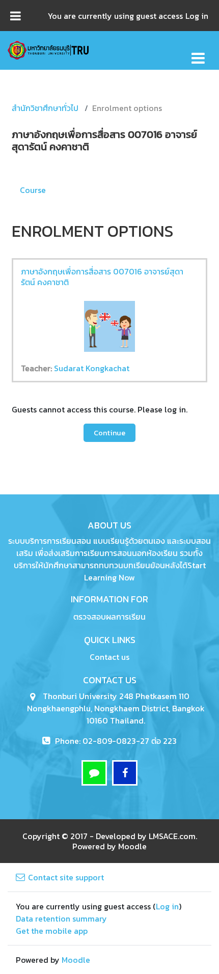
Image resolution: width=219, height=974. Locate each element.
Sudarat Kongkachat (91, 368)
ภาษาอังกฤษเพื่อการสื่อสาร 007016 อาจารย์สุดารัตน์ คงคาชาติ (102, 276)
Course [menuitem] (33, 190)
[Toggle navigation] (198, 52)
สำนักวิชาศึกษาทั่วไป (45, 108)
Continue (109, 432)
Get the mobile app (52, 931)
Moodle (132, 846)
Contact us (109, 657)
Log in (196, 16)
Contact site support (66, 877)
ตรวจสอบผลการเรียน (109, 616)
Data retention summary (61, 918)
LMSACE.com (172, 836)
